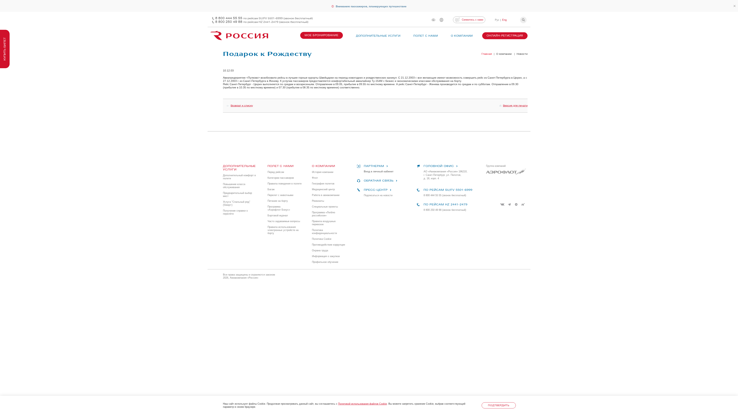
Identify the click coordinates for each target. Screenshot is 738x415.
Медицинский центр (323, 189)
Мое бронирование (321, 35)
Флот (315, 177)
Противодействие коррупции (328, 244)
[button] (523, 20)
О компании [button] (462, 35)
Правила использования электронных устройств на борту (283, 230)
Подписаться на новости (378, 195)
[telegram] (509, 204)
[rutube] (523, 204)
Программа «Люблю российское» (323, 214)
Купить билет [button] (4, 49)
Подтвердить (498, 405)
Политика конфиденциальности (324, 232)
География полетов (323, 183)
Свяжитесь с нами (472, 19)
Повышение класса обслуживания (234, 186)
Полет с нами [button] (425, 35)
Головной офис (438, 166)
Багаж (271, 189)
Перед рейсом (276, 172)
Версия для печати (515, 105)
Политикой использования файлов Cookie (362, 403)
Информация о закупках (326, 256)
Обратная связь (379, 180)
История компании (322, 172)
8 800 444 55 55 (264, 18)
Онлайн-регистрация (505, 35)
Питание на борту (278, 200)
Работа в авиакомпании (325, 195)
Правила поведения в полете (285, 183)
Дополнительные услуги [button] (378, 35)
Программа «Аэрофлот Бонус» (279, 208)
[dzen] (516, 204)
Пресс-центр (376, 190)
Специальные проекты (325, 206)
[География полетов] (441, 20)
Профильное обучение (325, 262)
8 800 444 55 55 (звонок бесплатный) (445, 195)
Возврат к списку (242, 105)
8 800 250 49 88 (261, 22)
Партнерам (374, 166)
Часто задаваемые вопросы (284, 221)
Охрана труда (320, 250)
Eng (504, 19)
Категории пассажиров (281, 177)
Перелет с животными (280, 195)
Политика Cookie (321, 238)
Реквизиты (318, 200)
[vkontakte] (502, 204)
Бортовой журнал (278, 215)
